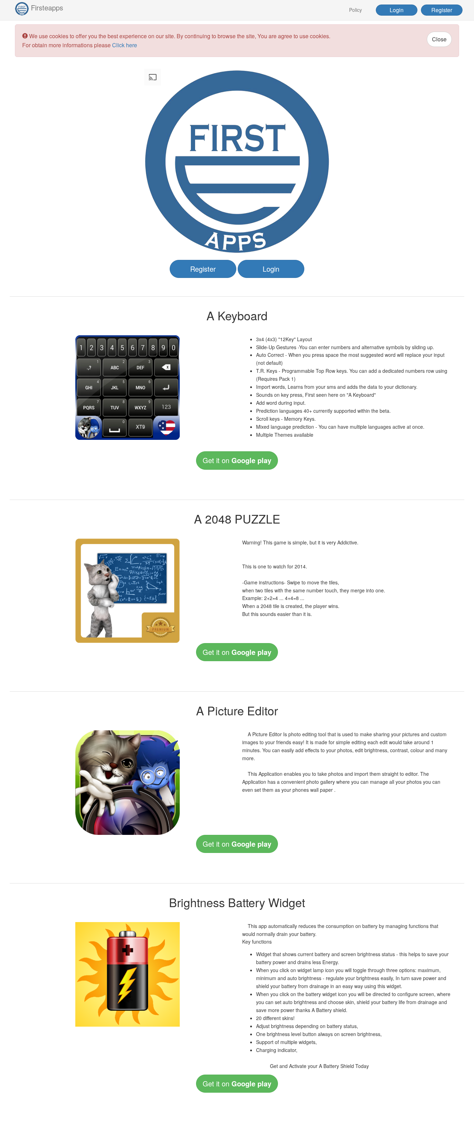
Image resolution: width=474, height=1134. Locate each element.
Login (397, 10)
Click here (124, 45)
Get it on (237, 460)
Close (439, 39)
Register (441, 10)
